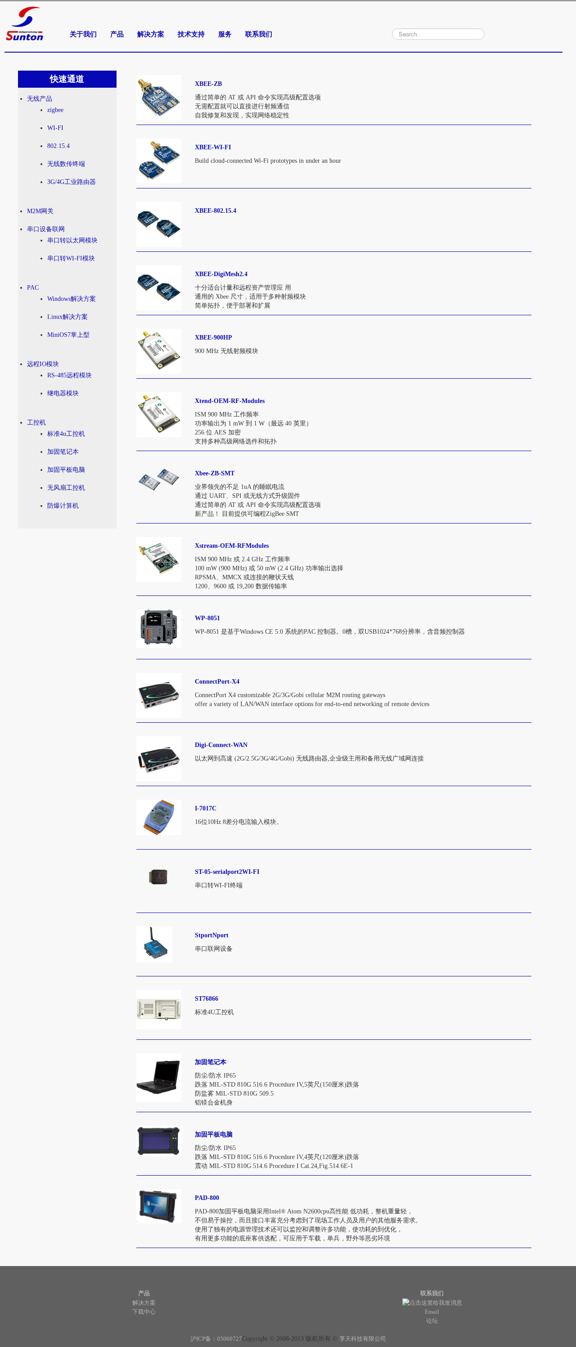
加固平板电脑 (66, 469)
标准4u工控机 (66, 433)
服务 (225, 34)
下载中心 (144, 1311)
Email (432, 1311)
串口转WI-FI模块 (71, 258)
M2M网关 (40, 211)
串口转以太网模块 (72, 240)
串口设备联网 (46, 229)
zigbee (55, 110)
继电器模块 (63, 393)
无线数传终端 (66, 164)
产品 (117, 34)
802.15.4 (58, 146)
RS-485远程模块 (69, 375)
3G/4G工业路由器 (71, 182)
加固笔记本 (63, 451)
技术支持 (191, 34)
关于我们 (83, 34)
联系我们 (258, 34)
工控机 (36, 422)
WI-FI (55, 128)
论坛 (432, 1320)
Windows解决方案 (71, 298)
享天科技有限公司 (362, 1338)
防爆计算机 (63, 505)
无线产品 (39, 98)
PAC (33, 287)
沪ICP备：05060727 (216, 1338)
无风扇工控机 (66, 487)
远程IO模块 (43, 364)
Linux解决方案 (67, 316)
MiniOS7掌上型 (68, 334)
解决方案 (150, 34)
